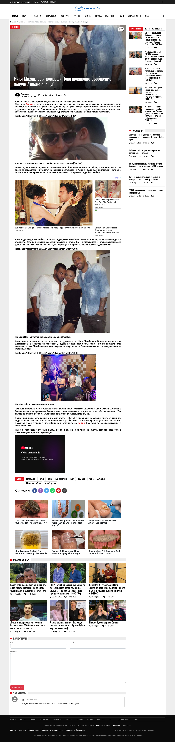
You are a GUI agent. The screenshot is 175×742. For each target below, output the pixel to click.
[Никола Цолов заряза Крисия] (107, 620)
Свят (122, 15)
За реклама (44, 2)
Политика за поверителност (91, 725)
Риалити (76, 15)
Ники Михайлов (33, 483)
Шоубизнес (51, 15)
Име (12, 642)
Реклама (13, 730)
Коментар (14, 651)
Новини (25, 15)
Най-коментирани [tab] (153, 28)
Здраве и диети (134, 15)
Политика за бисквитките (75, 730)
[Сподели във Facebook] (34, 490)
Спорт (136, 719)
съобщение (50, 483)
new (72, 479)
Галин (41, 479)
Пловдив (30, 479)
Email (72, 642)
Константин (61, 479)
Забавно (37, 15)
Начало (37, 2)
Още (147, 15)
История (88, 15)
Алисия (29, 104)
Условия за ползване (112, 725)
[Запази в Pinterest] (58, 490)
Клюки (15, 15)
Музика (98, 15)
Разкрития (109, 15)
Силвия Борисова (28, 96)
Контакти (22, 730)
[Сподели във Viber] (40, 490)
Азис (91, 479)
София (81, 423)
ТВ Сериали (64, 15)
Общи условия (34, 730)
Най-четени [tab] (136, 28)
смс (50, 479)
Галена (81, 479)
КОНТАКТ (53, 2)
